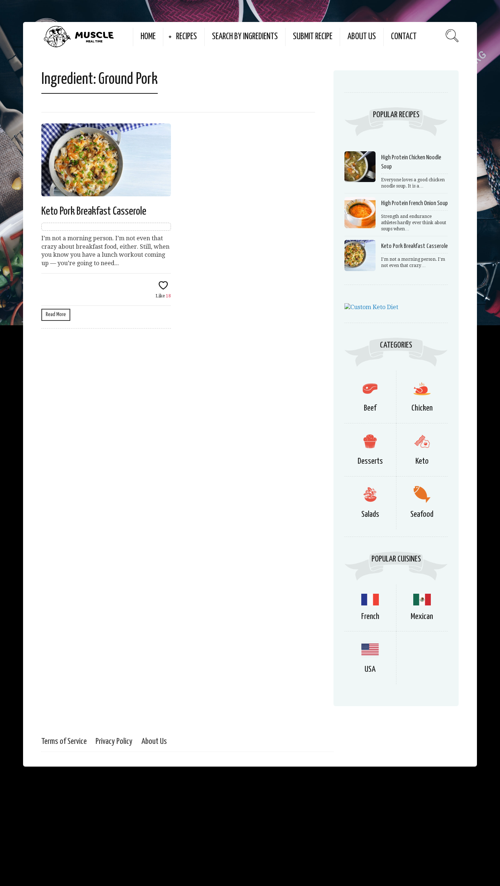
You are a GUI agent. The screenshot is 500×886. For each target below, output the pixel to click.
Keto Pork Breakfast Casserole (93, 211)
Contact (404, 37)
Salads (370, 514)
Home (148, 37)
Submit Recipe (312, 37)
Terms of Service (64, 741)
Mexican (422, 616)
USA (370, 669)
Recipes (186, 37)
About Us (361, 37)
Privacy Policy (114, 741)
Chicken (422, 408)
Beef (370, 408)
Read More (56, 314)
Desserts (370, 461)
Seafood (421, 514)
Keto (422, 461)
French (370, 616)
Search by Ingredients (245, 37)
